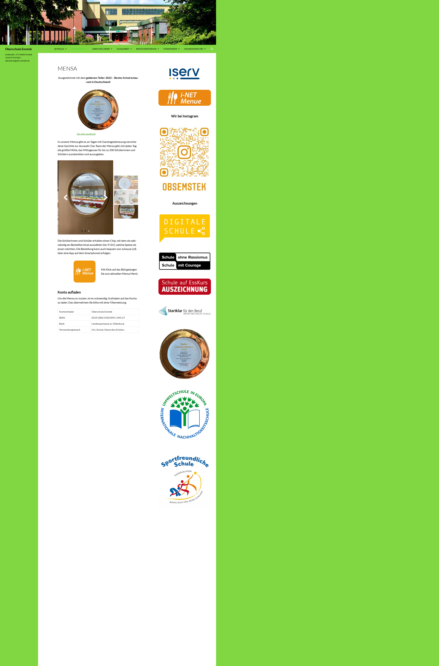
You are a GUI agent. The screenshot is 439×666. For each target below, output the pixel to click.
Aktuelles (59, 49)
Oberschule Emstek (18, 49)
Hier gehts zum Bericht (86, 134)
